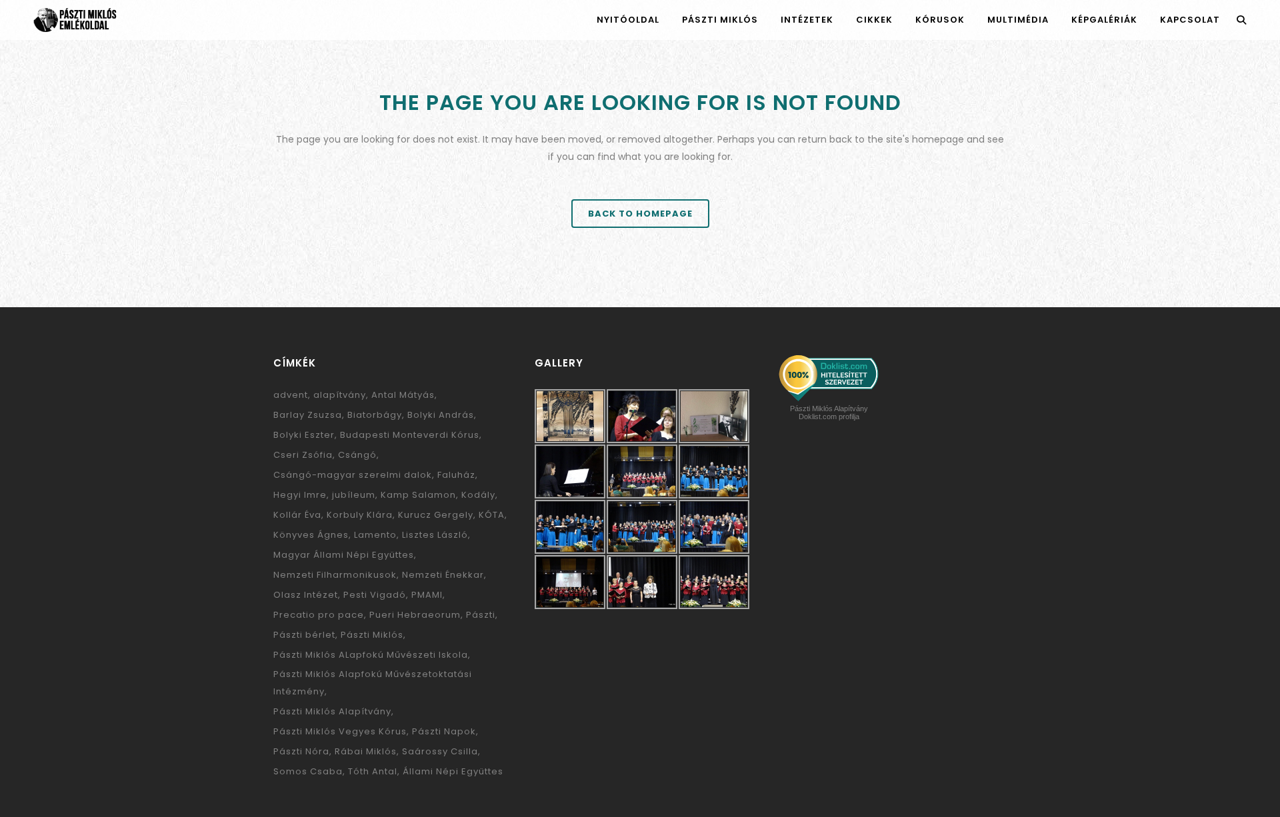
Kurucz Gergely (435, 514)
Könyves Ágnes (311, 534)
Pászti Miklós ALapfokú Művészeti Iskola (370, 654)
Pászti (480, 614)
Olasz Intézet (305, 594)
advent (290, 395)
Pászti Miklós (372, 634)
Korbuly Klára (360, 514)
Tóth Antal (372, 771)
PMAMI (427, 594)
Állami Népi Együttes (453, 771)
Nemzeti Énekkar (443, 574)
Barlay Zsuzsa (307, 414)
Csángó (357, 454)
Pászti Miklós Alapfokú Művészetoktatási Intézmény (372, 683)
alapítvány (339, 395)
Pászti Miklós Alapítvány (332, 711)
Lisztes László (435, 534)
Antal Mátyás (403, 395)
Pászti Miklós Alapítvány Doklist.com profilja (829, 412)
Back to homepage (640, 213)
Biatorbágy (374, 414)
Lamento (375, 534)
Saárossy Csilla (440, 751)
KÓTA (492, 514)
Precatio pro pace (318, 614)
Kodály (478, 494)
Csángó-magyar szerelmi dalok (352, 474)
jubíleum (353, 494)
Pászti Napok (444, 731)
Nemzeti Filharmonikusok (335, 574)
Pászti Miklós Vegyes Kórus (340, 731)
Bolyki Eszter (304, 434)
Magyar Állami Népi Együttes (343, 554)
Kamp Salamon (418, 494)
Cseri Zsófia (303, 454)
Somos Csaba (308, 771)
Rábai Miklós (366, 751)
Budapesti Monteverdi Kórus (409, 434)
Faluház (456, 474)
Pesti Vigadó (374, 594)
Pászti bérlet (304, 634)
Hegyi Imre (300, 494)
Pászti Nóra (301, 751)
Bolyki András (440, 414)
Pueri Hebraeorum (415, 614)
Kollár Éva (297, 514)
